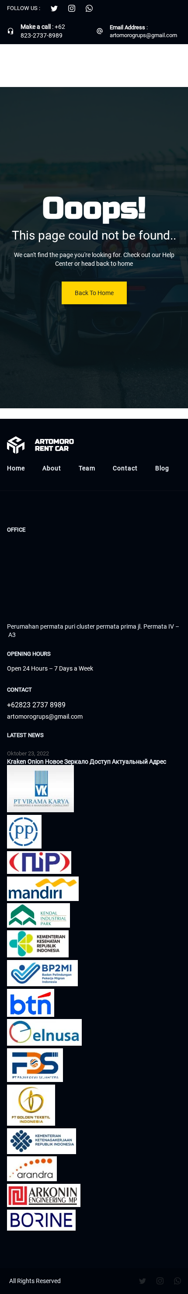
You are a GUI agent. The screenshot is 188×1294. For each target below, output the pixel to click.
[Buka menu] (176, 60)
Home (16, 468)
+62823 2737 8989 (36, 705)
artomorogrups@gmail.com (143, 35)
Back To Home (94, 292)
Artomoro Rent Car (44, 60)
